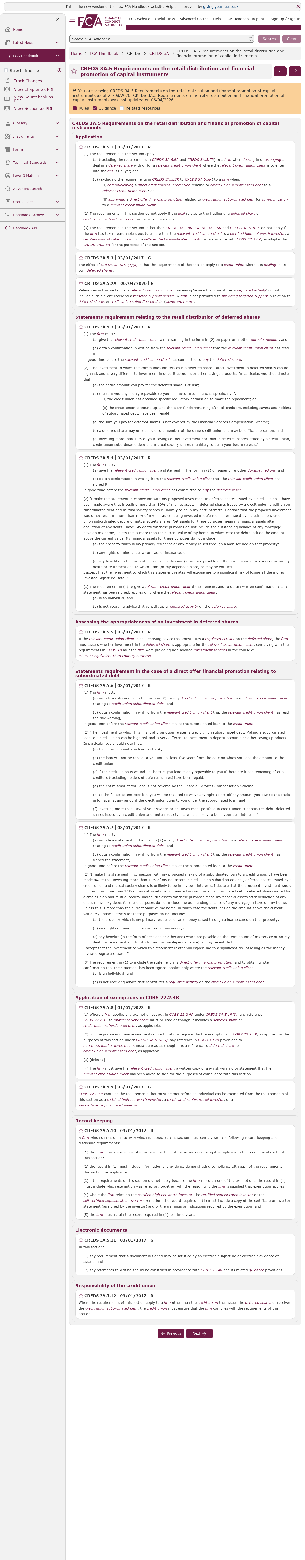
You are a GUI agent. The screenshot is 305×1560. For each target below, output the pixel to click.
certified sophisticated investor (109, 239)
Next (196, 1333)
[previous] (280, 71)
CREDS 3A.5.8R (179, 227)
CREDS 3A (159, 53)
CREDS (134, 53)
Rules (84, 108)
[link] (100, 21)
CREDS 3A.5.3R (165, 179)
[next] (295, 71)
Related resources (143, 108)
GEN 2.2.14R (211, 1270)
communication (275, 199)
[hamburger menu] (72, 22)
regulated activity (183, 606)
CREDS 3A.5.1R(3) (221, 1014)
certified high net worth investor (257, 233)
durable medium (265, 339)
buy (206, 359)
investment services (210, 650)
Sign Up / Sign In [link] (285, 19)
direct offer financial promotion (164, 185)
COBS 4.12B (208, 1040)
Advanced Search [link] (194, 19)
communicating (120, 185)
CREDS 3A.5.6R (165, 159)
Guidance (107, 108)
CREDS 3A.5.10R (244, 227)
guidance (256, 1270)
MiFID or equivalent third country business (115, 656)
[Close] (298, 6)
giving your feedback (220, 7)
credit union (234, 264)
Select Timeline (24, 70)
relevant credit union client (178, 165)
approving (116, 199)
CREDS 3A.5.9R (208, 227)
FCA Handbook (104, 53)
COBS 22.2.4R (249, 239)
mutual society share (131, 1020)
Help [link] (217, 19)
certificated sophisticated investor (195, 1099)
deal (110, 171)
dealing (249, 159)
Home (76, 53)
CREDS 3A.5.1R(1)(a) (119, 264)
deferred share (120, 165)
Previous (174, 1333)
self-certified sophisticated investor (173, 239)
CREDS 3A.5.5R (198, 179)
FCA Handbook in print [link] (245, 19)
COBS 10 (114, 650)
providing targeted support (245, 296)
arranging (273, 159)
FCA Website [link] (139, 19)
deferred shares (100, 270)
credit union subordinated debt (236, 185)
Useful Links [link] (165, 19)
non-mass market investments (109, 1045)
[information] (59, 70)
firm (227, 159)
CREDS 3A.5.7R (200, 159)
